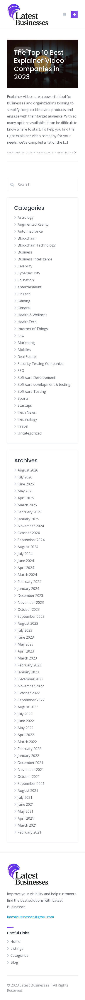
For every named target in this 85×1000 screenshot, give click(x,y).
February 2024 (29, 581)
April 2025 (26, 498)
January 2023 (28, 672)
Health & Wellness (32, 314)
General (24, 307)
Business (25, 252)
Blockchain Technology (37, 245)
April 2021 (26, 818)
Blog (14, 962)
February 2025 (29, 512)
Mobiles (24, 349)
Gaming (24, 301)
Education (26, 280)
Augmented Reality (33, 224)
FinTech (24, 294)
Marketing (26, 342)
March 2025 (27, 505)
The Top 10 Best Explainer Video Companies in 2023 (39, 65)
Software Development (36, 377)
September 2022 (31, 700)
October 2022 (29, 693)
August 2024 (28, 546)
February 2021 (29, 832)
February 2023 (29, 665)
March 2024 (27, 574)
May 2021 (25, 811)
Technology (27, 419)
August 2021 (28, 790)
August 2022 (28, 707)
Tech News (27, 412)
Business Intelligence (35, 259)
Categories (19, 955)
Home (15, 941)
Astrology (26, 217)
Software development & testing (44, 384)
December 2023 (30, 595)
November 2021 (31, 769)
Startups (25, 405)
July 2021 (25, 797)
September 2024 (31, 539)
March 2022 (27, 741)
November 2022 (31, 686)
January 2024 (28, 588)
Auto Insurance (30, 231)
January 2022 (28, 755)
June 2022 (26, 720)
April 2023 (26, 651)
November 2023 (31, 602)
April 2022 (26, 734)
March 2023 (27, 658)
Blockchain (26, 238)
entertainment (29, 287)
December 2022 (30, 679)
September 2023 (31, 616)
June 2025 (26, 484)
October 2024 (29, 532)
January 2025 (28, 519)
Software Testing (32, 391)
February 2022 (29, 748)
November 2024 (31, 525)
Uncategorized (30, 433)
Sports (23, 398)
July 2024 (25, 553)
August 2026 (28, 470)
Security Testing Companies (40, 363)
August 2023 (28, 623)
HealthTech (27, 321)
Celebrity (25, 266)
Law (21, 335)
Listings (16, 948)
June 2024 (26, 560)
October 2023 (29, 609)
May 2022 (25, 727)
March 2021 (27, 825)
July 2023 (25, 630)
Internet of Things (33, 328)
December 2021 (30, 762)
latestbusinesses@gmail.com (30, 916)
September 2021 (31, 783)
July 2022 (25, 713)
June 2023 (26, 637)
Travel (23, 426)
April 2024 (26, 567)
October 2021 (29, 776)
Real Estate (27, 356)
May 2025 (25, 491)
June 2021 (26, 804)
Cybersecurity (29, 273)
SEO (21, 370)
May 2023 (25, 644)
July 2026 (25, 477)
